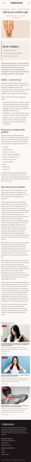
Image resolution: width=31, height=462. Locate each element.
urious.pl (16, 3)
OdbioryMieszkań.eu (6, 445)
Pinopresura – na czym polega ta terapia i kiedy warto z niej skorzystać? (15, 406)
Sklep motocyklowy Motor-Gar (8, 440)
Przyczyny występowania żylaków (13, 53)
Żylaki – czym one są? (10, 50)
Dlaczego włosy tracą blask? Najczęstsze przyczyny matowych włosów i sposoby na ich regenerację (15, 344)
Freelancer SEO (5, 442)
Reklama (3, 452)
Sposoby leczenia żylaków (11, 56)
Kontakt (3, 450)
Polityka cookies (5, 454)
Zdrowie (13, 9)
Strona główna (5, 9)
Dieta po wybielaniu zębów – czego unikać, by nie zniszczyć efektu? (15, 376)
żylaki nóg (5, 108)
